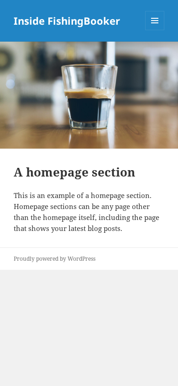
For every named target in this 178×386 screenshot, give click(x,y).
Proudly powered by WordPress (54, 259)
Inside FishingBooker (67, 20)
